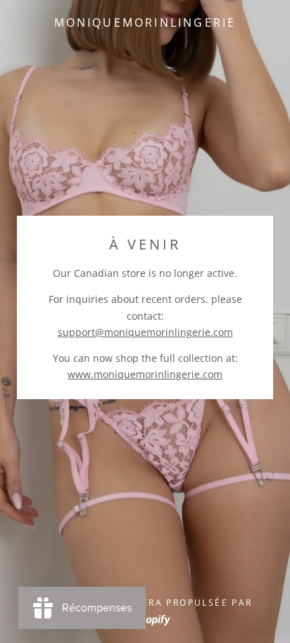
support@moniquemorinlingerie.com (145, 332)
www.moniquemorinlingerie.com (145, 374)
